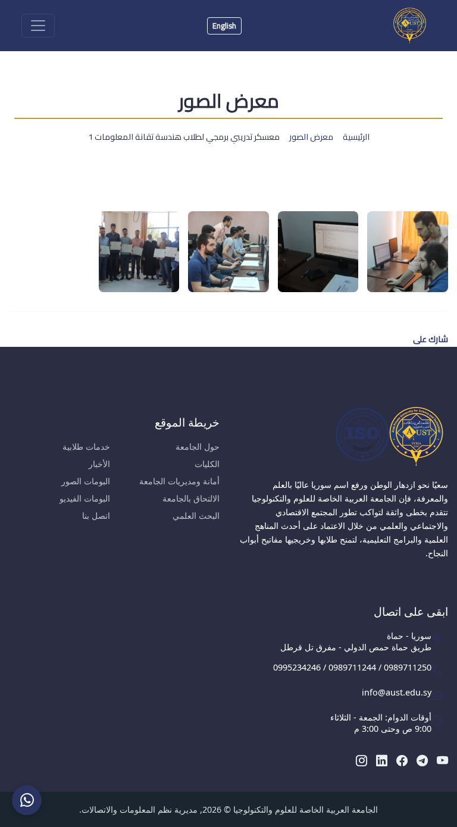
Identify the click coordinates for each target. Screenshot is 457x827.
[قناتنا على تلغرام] (422, 760)
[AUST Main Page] (342, 436)
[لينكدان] (381, 760)
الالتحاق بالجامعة (191, 498)
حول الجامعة (198, 446)
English (224, 25)
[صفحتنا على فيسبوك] (402, 760)
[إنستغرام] (361, 760)
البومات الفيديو (85, 498)
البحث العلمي (196, 515)
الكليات (207, 463)
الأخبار (99, 463)
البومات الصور (85, 481)
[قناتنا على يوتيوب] (442, 760)
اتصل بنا (96, 515)
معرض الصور (311, 137)
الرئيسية (356, 137)
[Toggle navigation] (38, 25)
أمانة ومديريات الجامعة (179, 481)
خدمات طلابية (86, 446)
